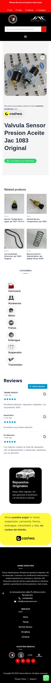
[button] (26, 36)
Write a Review (38, 386)
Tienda (25, 622)
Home (25, 617)
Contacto (25, 637)
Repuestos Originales (21, 484)
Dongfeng (25, 632)
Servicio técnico (25, 627)
